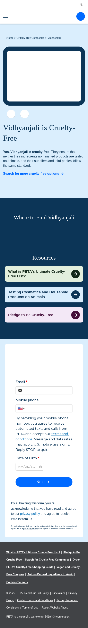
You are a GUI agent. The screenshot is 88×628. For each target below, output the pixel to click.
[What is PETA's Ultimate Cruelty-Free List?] (44, 274)
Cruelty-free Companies (30, 37)
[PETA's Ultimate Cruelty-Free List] (42, 16)
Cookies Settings (17, 582)
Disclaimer (58, 593)
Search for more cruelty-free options (31, 173)
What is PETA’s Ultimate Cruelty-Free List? (33, 552)
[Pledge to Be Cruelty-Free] (44, 315)
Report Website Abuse (55, 607)
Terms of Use (30, 607)
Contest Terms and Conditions (35, 600)
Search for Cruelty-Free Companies (47, 559)
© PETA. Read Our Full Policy (27, 593)
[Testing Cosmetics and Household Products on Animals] (44, 294)
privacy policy (30, 513)
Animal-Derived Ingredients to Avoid (50, 574)
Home (9, 37)
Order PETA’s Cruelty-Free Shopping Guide (43, 563)
